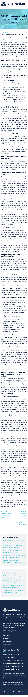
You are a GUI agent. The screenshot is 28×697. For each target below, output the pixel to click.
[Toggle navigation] (3, 7)
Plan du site (14, 696)
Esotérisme (5, 32)
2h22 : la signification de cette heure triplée (6, 515)
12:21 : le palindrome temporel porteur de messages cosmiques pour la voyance (21, 518)
